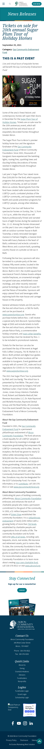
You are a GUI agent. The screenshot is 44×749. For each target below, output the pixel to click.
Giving (22, 668)
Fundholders (22, 678)
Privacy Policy (11, 740)
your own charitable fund (27, 562)
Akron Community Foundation (21, 3)
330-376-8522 (25, 651)
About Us (22, 665)
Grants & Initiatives (22, 671)
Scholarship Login (22, 697)
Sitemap (35, 740)
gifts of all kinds (18, 536)
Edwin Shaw (16, 514)
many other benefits (32, 333)
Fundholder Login (22, 691)
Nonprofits (22, 681)
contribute (23, 483)
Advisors (22, 675)
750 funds (32, 523)
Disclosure (24, 740)
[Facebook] (13, 723)
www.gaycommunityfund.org (26, 486)
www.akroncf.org (32, 565)
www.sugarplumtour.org (13, 314)
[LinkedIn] (31, 723)
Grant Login (22, 694)
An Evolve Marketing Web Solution (22, 744)
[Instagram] (25, 723)
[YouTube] (19, 723)
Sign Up (22, 590)
